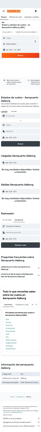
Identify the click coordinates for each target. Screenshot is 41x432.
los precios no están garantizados (12, 412)
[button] (3, 11)
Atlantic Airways (11, 340)
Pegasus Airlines (11, 343)
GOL (7, 337)
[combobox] (22, 124)
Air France (9, 325)
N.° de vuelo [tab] (7, 220)
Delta (7, 334)
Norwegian (9, 346)
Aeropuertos (20, 397)
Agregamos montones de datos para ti (17, 422)
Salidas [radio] (14, 111)
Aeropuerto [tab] (19, 220)
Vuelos (12, 397)
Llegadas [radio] (4, 111)
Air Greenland (10, 328)
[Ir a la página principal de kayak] (13, 11)
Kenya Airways (10, 331)
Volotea (8, 322)
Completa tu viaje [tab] (22, 305)
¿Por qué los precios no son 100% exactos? (19, 426)
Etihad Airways (10, 349)
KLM (7, 319)
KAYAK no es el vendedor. (12, 418)
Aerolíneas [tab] (8, 305)
